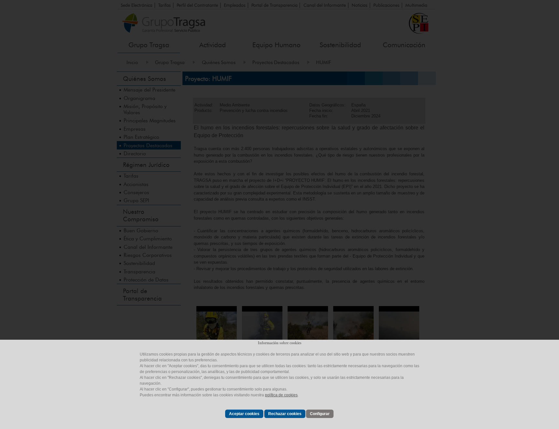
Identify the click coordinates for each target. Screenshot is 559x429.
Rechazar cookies (284, 414)
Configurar (320, 414)
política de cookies (281, 395)
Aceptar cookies (244, 414)
